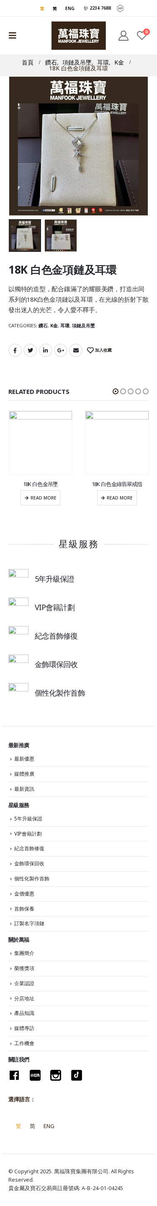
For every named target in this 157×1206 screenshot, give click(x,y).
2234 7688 (99, 8)
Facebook (15, 350)
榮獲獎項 (24, 968)
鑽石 (43, 325)
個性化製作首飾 (31, 878)
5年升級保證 (28, 818)
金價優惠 (24, 893)
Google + (60, 350)
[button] (115, 391)
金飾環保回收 (29, 863)
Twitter (30, 350)
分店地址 (24, 998)
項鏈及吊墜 (83, 325)
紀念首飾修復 (29, 848)
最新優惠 (24, 758)
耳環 (64, 325)
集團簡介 (24, 953)
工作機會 (24, 1043)
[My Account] (123, 36)
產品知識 (24, 1013)
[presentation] (12, 146)
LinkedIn (45, 350)
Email (75, 350)
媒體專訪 (24, 1028)
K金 (54, 325)
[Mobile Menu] (15, 35)
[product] (40, 442)
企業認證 (24, 983)
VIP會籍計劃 (28, 833)
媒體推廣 (24, 773)
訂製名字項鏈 (29, 923)
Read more (44, 498)
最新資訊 (24, 788)
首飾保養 (24, 908)
